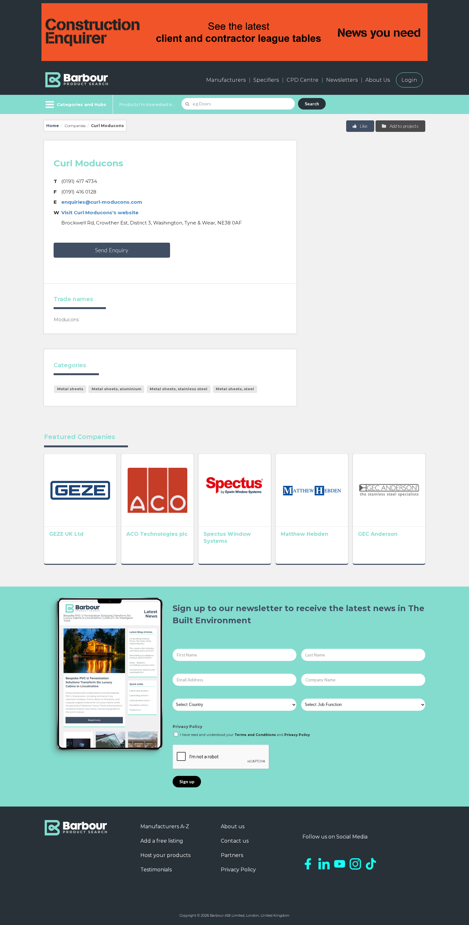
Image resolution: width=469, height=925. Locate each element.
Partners (232, 855)
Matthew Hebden (304, 534)
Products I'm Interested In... (147, 104)
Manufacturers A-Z (164, 826)
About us (232, 826)
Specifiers (266, 80)
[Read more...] (80, 490)
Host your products (165, 855)
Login (409, 80)
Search (312, 103)
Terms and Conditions (255, 735)
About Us (377, 80)
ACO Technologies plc (157, 534)
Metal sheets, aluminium (116, 389)
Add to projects (404, 126)
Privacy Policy (187, 726)
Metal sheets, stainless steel (178, 389)
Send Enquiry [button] (111, 250)
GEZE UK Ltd (66, 534)
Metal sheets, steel (235, 389)
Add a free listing (161, 841)
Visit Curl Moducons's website (99, 212)
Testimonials (156, 870)
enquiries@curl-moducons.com (101, 202)
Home (52, 125)
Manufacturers (226, 80)
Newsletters (342, 80)
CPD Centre (302, 80)
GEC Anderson (378, 534)
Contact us (235, 841)
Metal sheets (70, 389)
